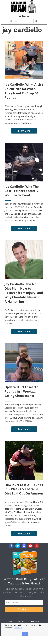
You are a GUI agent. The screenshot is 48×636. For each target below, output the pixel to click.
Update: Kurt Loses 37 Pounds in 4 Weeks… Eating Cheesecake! (21, 391)
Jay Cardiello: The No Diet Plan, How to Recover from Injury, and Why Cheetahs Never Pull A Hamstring (24, 292)
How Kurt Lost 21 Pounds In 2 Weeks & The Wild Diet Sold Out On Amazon (24, 489)
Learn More (24, 130)
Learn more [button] (18, 628)
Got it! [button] (24, 633)
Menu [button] (25, 16)
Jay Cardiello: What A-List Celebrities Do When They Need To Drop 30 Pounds (24, 90)
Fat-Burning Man (24, 6)
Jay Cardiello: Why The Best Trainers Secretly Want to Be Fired (22, 190)
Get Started (24, 609)
